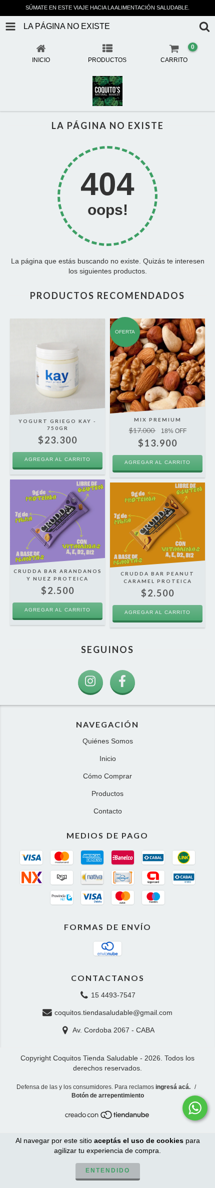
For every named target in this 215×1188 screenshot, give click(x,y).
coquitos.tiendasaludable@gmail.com (113, 1012)
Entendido (108, 1170)
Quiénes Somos (107, 741)
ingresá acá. (173, 1087)
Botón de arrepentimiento (108, 1095)
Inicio (108, 758)
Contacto (108, 811)
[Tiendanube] (108, 1118)
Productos (108, 794)
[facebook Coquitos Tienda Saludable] (122, 682)
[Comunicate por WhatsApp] (195, 1108)
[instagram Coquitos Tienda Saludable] (90, 682)
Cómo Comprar (107, 776)
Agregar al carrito (157, 462)
